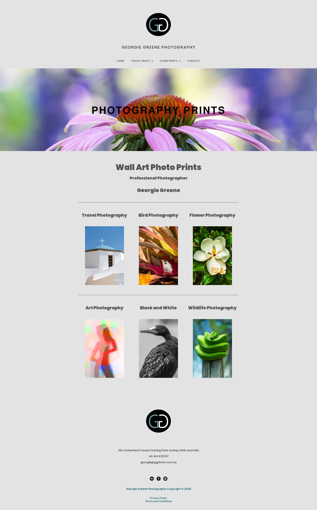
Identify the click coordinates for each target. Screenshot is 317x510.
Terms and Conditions (158, 501)
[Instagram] (165, 479)
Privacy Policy (158, 497)
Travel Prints (141, 61)
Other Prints (169, 61)
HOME (120, 61)
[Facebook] (159, 479)
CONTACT (193, 61)
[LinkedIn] (152, 479)
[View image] (104, 255)
